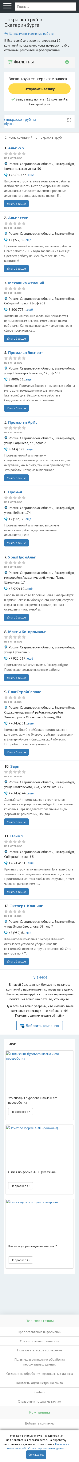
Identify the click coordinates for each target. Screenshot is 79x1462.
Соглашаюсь (36, 1455)
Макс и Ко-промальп (27, 631)
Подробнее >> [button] (20, 1112)
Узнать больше (16, 204)
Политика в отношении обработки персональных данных (39, 1361)
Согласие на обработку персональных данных (39, 1373)
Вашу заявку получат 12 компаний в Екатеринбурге (41, 101)
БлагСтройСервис (24, 691)
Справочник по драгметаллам (39, 1401)
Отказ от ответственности (39, 1341)
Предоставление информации (39, 1332)
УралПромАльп (22, 557)
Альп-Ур (16, 148)
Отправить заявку (39, 88)
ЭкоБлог (40, 1392)
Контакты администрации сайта (39, 1383)
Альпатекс (18, 218)
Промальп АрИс (22, 422)
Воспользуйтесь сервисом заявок (37, 78)
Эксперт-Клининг (26, 906)
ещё (31, 175)
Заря (14, 766)
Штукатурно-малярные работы (31, 33)
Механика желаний (26, 283)
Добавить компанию (42, 1025)
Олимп (16, 836)
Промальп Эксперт (25, 352)
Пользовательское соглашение (39, 1350)
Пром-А (15, 492)
